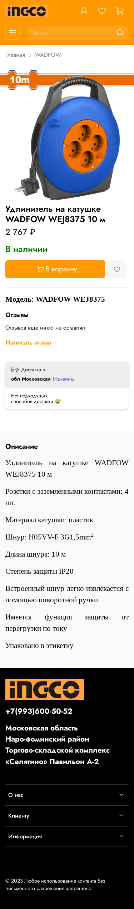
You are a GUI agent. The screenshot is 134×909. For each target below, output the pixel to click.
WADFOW (48, 55)
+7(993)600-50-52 (39, 711)
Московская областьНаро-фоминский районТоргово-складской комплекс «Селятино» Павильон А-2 (57, 745)
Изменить (64, 379)
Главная (15, 55)
